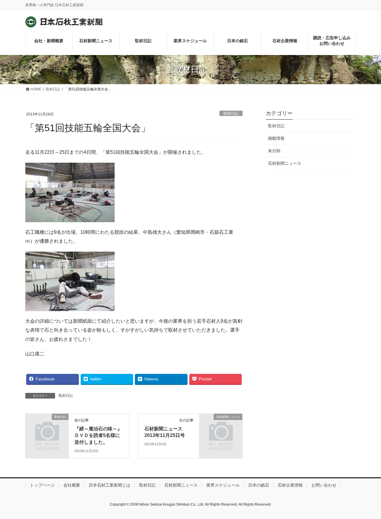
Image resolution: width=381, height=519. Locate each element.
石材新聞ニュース (284, 163)
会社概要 (71, 485)
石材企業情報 (290, 485)
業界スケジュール (223, 485)
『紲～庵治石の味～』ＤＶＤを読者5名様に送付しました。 (98, 435)
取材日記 (231, 113)
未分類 (274, 150)
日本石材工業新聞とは (109, 485)
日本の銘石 (258, 485)
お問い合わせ (323, 485)
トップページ (42, 485)
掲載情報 (276, 138)
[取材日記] (47, 426)
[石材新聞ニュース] (220, 426)
